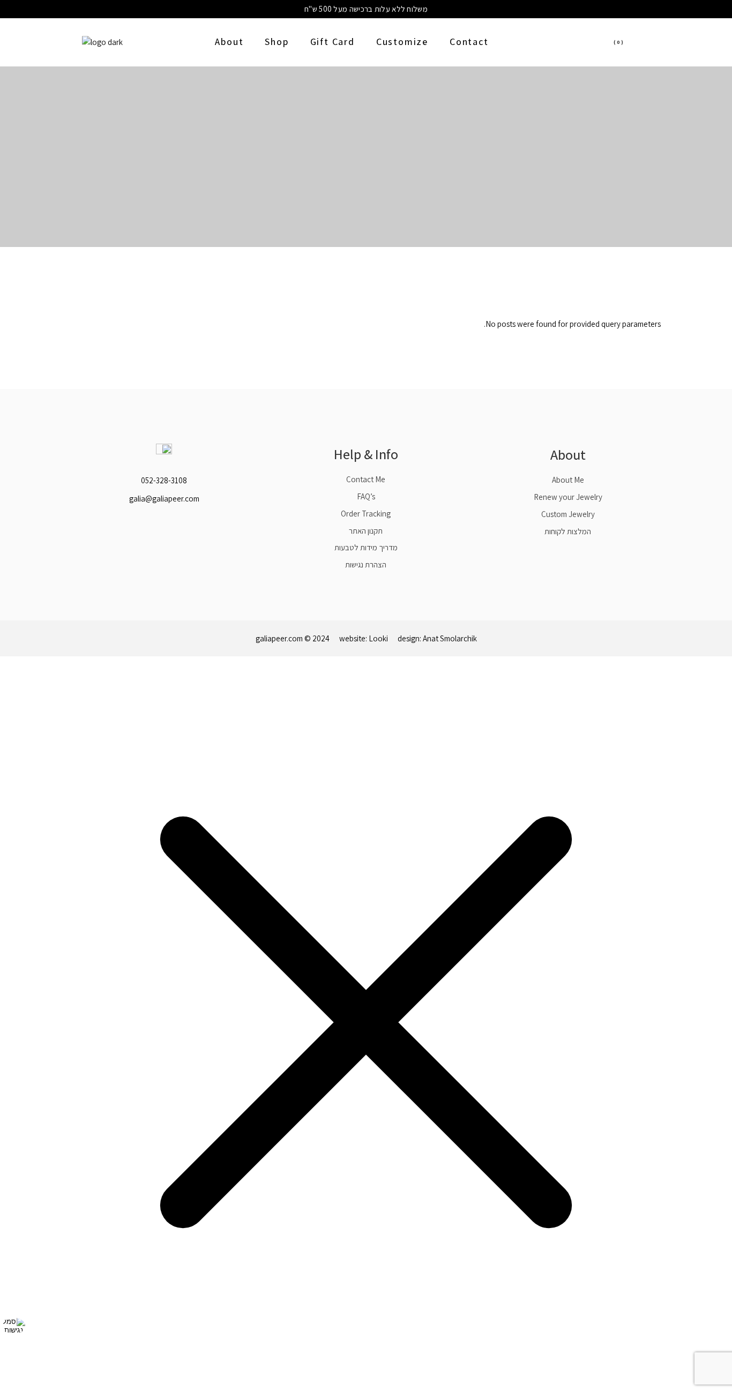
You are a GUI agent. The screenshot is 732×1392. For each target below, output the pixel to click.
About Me (568, 480)
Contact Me (365, 479)
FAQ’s (366, 496)
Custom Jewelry (568, 514)
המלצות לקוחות (567, 531)
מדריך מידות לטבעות (366, 547)
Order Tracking (366, 513)
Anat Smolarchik (450, 638)
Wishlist (638, 42)
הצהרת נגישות (365, 564)
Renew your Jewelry (568, 497)
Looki (378, 638)
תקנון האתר (366, 531)
